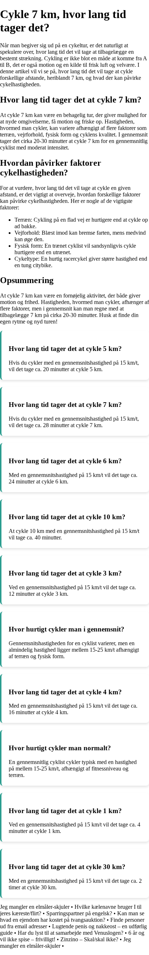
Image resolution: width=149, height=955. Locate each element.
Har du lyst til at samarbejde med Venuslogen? (70, 933)
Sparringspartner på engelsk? (79, 913)
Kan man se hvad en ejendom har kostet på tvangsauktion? (72, 916)
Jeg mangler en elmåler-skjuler (34, 907)
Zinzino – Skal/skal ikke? (89, 939)
